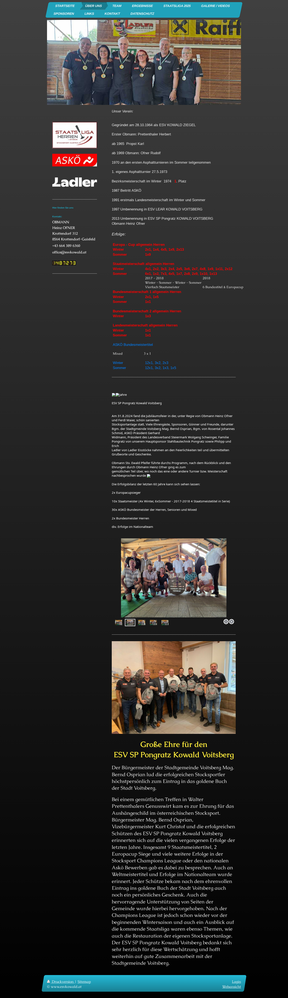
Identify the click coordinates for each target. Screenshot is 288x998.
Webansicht (231, 986)
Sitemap (84, 981)
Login (236, 981)
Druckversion (63, 981)
